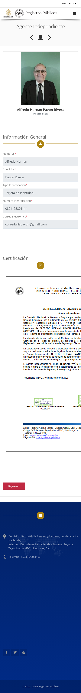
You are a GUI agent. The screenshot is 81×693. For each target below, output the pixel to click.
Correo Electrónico (15, 216)
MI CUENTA (68, 3)
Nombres (9, 153)
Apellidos (9, 169)
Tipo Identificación (15, 185)
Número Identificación (17, 201)
